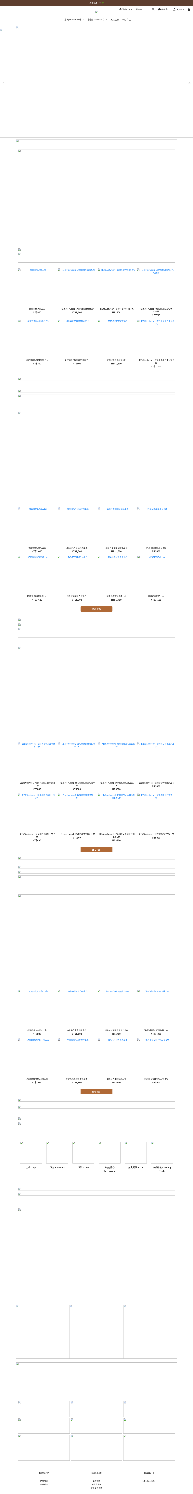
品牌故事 (44, 1484)
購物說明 (96, 1480)
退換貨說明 (96, 1484)
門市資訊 (44, 1480)
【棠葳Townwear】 (72, 19)
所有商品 (126, 19)
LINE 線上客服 (148, 1480)
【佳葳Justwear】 (96, 19)
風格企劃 (114, 19)
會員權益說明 (96, 1488)
